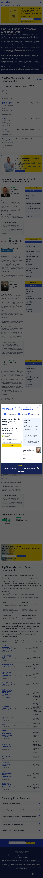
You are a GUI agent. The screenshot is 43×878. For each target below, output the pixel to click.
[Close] (40, 405)
